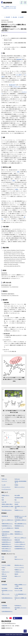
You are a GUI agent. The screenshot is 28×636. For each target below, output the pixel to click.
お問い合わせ (17, 479)
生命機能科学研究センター (20, 542)
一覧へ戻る (14, 17)
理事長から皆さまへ (5, 495)
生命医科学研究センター (6, 542)
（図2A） (14, 180)
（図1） (18, 171)
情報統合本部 (17, 539)
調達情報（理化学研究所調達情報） (20, 482)
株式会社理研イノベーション (7, 590)
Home (2, 6)
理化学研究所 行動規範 (19, 497)
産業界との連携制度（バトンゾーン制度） (20, 585)
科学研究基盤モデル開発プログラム (20, 520)
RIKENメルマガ (18, 618)
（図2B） (17, 189)
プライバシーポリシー (6, 487)
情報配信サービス (18, 569)
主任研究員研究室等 (5, 531)
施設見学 (16, 574)
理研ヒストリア (18, 576)
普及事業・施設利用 (18, 588)
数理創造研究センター (19, 533)
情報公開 (16, 504)
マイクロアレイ (16, 86)
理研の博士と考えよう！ (19, 565)
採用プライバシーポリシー (20, 487)
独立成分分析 (12, 84)
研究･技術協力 (4, 588)
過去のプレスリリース (19, 559)
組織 (3, 499)
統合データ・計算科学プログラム (7, 520)
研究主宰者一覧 (5, 516)
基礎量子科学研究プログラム (7, 523)
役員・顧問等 (17, 495)
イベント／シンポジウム (19, 567)
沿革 (3, 497)
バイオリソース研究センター (20, 544)
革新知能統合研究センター (7, 539)
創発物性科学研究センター (20, 546)
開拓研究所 (17, 528)
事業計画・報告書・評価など (7, 504)
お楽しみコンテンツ (5, 571)
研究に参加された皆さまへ (7, 510)
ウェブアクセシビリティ (6, 489)
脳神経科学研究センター (6, 544)
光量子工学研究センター (6, 548)
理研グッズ (4, 574)
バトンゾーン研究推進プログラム (7, 529)
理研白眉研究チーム (18, 531)
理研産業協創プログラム (19, 525)
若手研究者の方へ (18, 605)
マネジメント (17, 502)
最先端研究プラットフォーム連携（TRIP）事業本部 (20, 517)
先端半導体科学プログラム (7, 525)
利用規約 (16, 484)
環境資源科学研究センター (7, 546)
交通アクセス (4, 479)
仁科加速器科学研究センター (20, 548)
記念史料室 (4, 578)
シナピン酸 (19, 74)
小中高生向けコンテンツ (19, 571)
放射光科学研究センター (6, 550)
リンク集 (3, 484)
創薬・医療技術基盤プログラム (20, 523)
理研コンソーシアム (5, 594)
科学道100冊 (4, 576)
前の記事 (8, 17)
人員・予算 (4, 502)
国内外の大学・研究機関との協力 (20, 598)
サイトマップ (4, 481)
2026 (3, 556)
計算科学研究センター (6, 537)
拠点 (16, 499)
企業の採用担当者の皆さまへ (7, 597)
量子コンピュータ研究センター (20, 537)
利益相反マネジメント (19, 510)
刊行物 (3, 569)
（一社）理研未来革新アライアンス (20, 595)
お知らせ (3, 567)
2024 (3, 559)
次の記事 (21, 17)
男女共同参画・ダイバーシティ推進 (20, 507)
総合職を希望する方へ (6, 607)
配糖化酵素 (19, 59)
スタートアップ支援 (18, 590)
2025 (16, 556)
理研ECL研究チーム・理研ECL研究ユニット (7, 534)
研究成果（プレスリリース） (11, 6)
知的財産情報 (4, 584)
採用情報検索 (4, 605)
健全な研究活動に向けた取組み (7, 506)
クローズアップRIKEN (6, 565)
